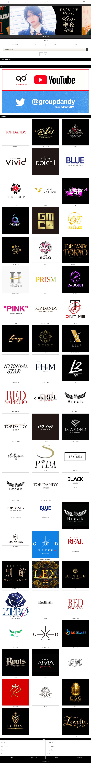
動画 (76, 44)
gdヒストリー (50, 753)
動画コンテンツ (5, 750)
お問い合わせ (79, 757)
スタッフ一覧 (50, 742)
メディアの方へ (34, 757)
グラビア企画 (50, 750)
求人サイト (3, 753)
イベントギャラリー (51, 746)
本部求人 (57, 757)
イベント (35, 44)
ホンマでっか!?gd (56, 44)
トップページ (4, 742)
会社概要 (11, 757)
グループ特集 (15, 44)
